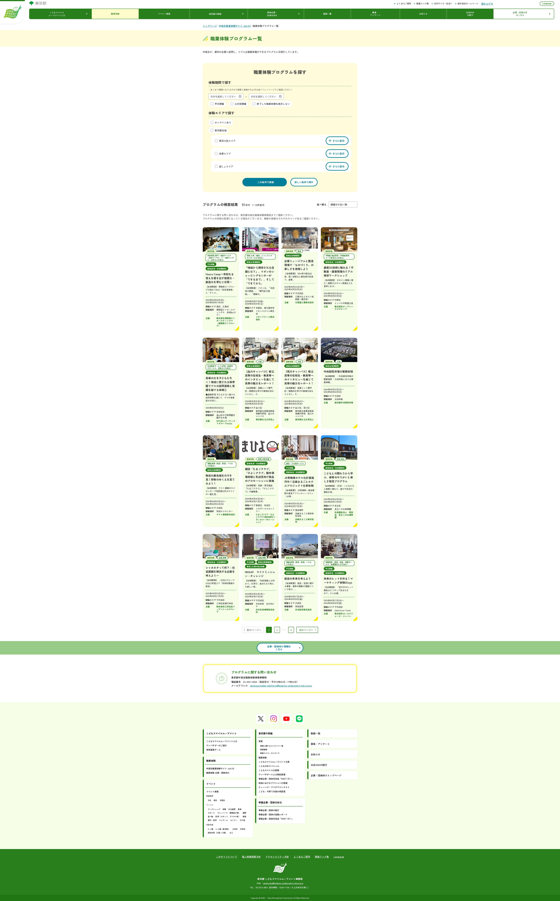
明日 (215, 800)
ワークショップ (214, 809)
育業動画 (263, 749)
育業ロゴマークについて (270, 753)
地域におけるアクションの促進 (273, 782)
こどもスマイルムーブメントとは (221, 741)
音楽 (239, 809)
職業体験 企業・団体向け (218, 772)
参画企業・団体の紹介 (269, 810)
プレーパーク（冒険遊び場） (228, 813)
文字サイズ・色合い (443, 3)
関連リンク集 (422, 3)
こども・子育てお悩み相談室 (272, 791)
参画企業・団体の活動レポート (273, 814)
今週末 (222, 800)
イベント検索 (212, 791)
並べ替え (321, 204)
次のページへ (306, 630)
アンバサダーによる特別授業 (272, 774)
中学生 (242, 829)
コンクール (223, 820)
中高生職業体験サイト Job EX (220, 768)
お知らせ (315, 754)
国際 (244, 813)
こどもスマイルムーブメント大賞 (274, 761)
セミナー (233, 820)
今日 (209, 800)
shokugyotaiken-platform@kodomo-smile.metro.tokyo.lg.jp (281, 685)
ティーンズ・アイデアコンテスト (274, 787)
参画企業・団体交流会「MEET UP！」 (276, 778)
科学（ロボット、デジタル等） (227, 816)
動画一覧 (315, 733)
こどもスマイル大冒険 (269, 770)
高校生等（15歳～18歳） (217, 832)
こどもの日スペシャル (269, 766)
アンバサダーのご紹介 (216, 745)
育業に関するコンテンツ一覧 (271, 746)
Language (547, 3)
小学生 (235, 829)
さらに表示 (339, 140)
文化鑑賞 (232, 809)
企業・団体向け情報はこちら (279, 648)
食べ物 (210, 816)
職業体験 (263, 757)
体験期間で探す (220, 82)
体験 (224, 809)
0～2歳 (210, 829)
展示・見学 (212, 820)
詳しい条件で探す (303, 182)
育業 (261, 741)
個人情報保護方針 (251, 856)
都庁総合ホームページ (468, 3)
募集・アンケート (320, 744)
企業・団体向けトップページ (326, 775)
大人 (231, 832)
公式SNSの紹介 (319, 765)
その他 (242, 820)
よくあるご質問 (404, 3)
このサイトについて (226, 856)
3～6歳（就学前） (223, 829)
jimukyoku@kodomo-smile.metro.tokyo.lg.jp (283, 883)
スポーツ (211, 813)
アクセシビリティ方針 (277, 856)
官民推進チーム (213, 749)
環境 (244, 816)
